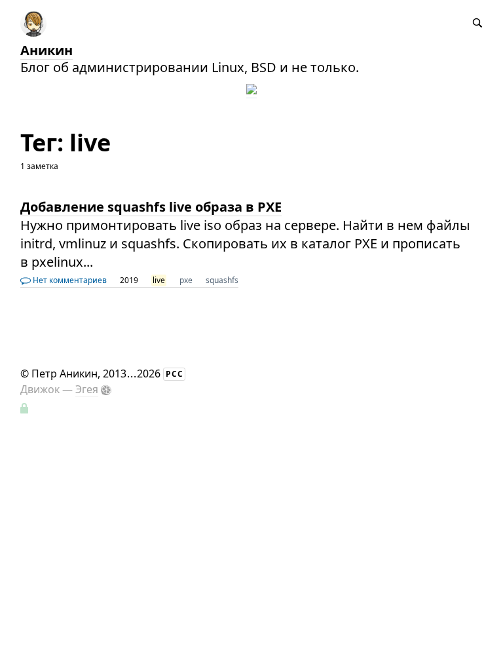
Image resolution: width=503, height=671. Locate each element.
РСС (174, 373)
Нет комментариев (69, 280)
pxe (186, 280)
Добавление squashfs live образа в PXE (151, 207)
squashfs (222, 280)
